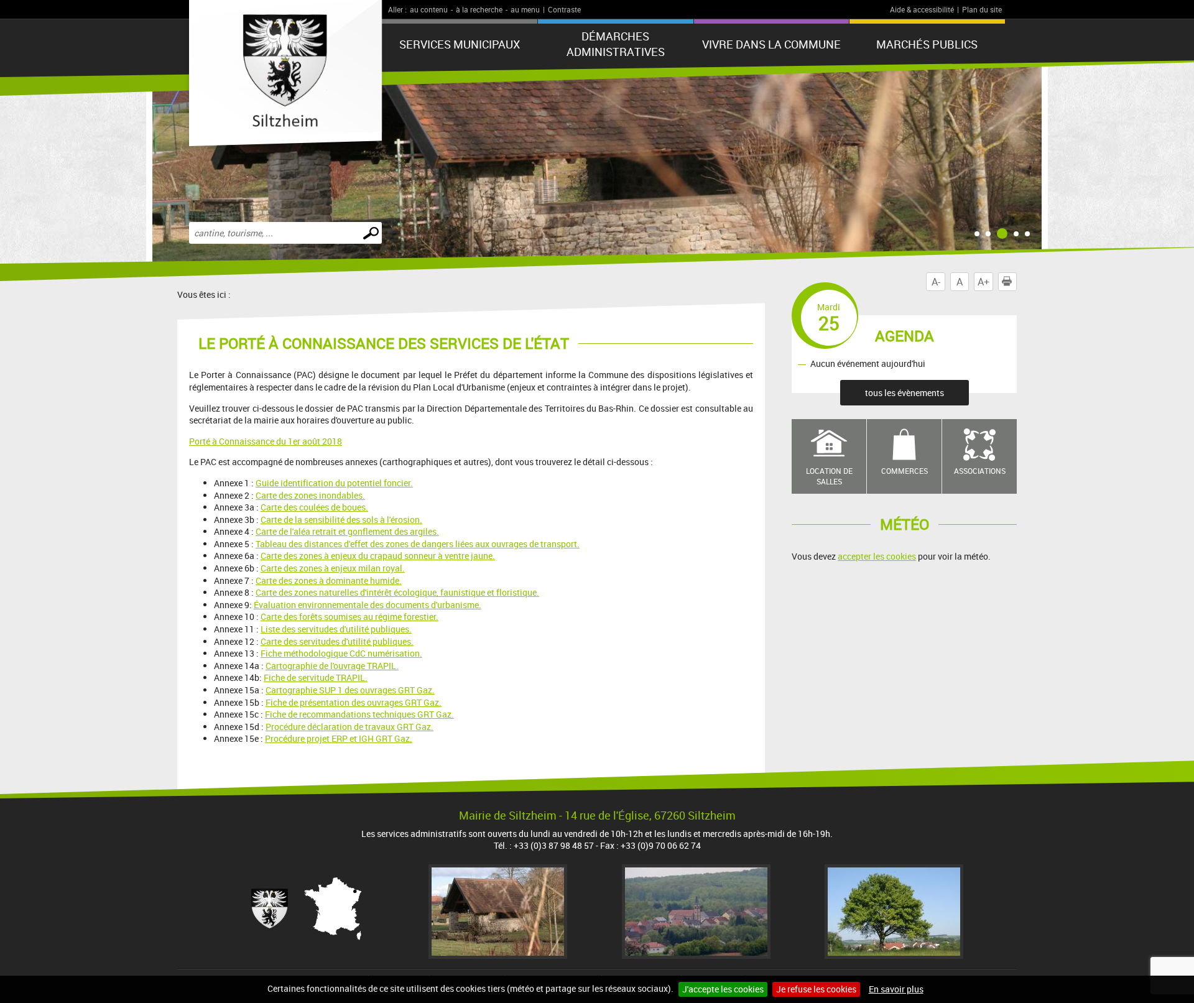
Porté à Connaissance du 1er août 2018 (265, 441)
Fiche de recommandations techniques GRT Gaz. (359, 714)
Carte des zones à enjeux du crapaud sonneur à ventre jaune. (378, 556)
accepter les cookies (877, 556)
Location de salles (829, 476)
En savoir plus (896, 989)
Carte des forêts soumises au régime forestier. (349, 616)
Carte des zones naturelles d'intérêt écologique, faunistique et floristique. (397, 592)
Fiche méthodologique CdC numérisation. (341, 653)
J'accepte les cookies (723, 989)
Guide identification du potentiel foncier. (334, 483)
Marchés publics (927, 44)
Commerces (904, 471)
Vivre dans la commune (771, 44)
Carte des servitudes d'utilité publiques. (337, 641)
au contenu (429, 9)
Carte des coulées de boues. (314, 507)
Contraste (564, 9)
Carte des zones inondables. (310, 495)
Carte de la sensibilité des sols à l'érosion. (341, 519)
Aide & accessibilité (922, 9)
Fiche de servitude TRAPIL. (316, 677)
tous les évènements (904, 393)
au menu (525, 9)
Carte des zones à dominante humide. (329, 580)
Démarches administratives (616, 44)
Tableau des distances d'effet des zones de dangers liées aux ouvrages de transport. (418, 544)
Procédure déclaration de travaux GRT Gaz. (349, 727)
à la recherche (479, 9)
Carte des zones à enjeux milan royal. (333, 568)
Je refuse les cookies (816, 989)
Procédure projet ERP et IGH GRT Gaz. (338, 738)
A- (936, 282)
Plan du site (982, 9)
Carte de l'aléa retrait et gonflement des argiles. (347, 531)
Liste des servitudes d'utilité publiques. (336, 629)
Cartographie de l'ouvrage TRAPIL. (332, 666)
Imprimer (1016, 282)
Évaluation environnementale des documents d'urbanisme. (367, 605)
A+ (983, 282)
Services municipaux (459, 44)
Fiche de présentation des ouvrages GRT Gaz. (354, 702)
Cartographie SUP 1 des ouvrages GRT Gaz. (350, 690)
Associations (980, 471)
